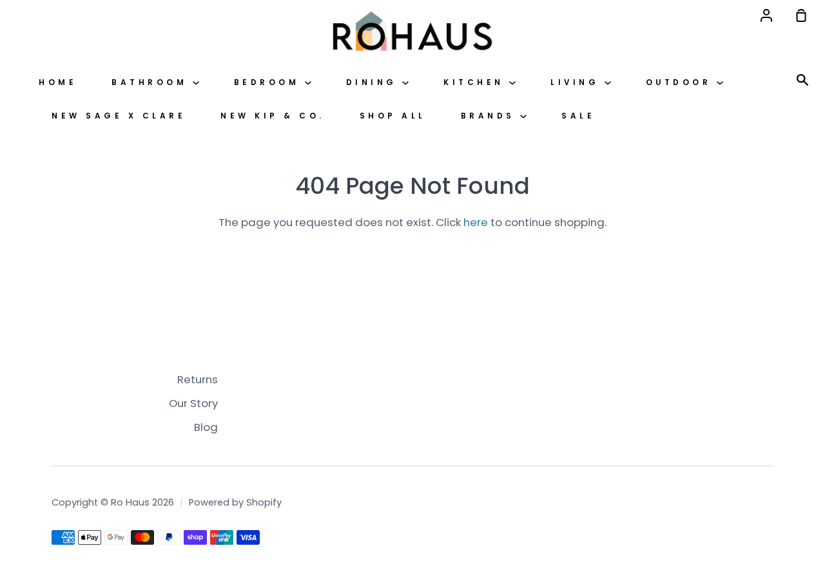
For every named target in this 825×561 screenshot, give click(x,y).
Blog (206, 427)
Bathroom (152, 82)
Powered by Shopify (235, 502)
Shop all (393, 116)
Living (577, 82)
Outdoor (681, 82)
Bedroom (269, 82)
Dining (374, 82)
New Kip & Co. (272, 116)
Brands (491, 116)
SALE (578, 116)
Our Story (193, 403)
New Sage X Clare (119, 116)
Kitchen (476, 82)
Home (58, 82)
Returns (197, 379)
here (475, 222)
